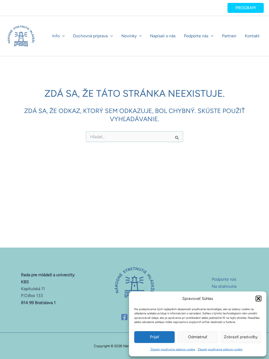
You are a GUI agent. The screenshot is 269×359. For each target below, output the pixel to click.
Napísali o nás (162, 35)
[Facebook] (124, 317)
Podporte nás (196, 35)
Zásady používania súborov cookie (173, 349)
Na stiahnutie (224, 286)
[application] (62, 36)
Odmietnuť (197, 337)
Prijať (154, 337)
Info (56, 35)
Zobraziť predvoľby (241, 337)
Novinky (129, 35)
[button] (258, 298)
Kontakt (252, 35)
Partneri (229, 35)
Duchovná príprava (90, 35)
